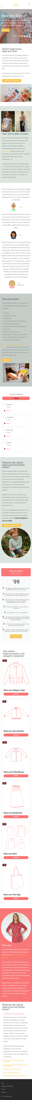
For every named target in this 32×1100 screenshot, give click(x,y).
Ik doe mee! (16, 636)
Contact (3, 1089)
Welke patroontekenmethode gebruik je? (15, 1075)
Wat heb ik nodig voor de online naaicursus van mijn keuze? (15, 1065)
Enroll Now (16, 694)
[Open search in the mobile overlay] (28, 5)
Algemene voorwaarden (7, 1086)
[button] (16, 93)
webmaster (4, 1092)
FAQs (2, 1083)
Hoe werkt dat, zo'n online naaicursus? (15, 1013)
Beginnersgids (6, 151)
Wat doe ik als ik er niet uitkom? (13, 1069)
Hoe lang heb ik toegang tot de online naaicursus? (13, 1061)
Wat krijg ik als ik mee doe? (12, 1072)
